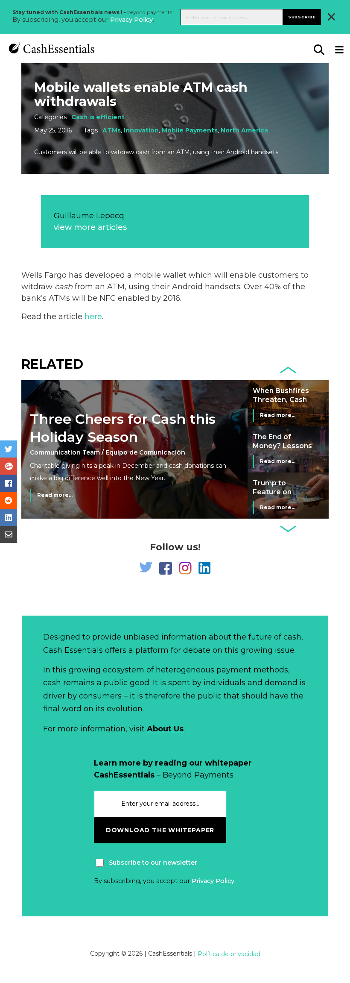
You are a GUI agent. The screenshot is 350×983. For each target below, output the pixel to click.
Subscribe (302, 17)
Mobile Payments (190, 130)
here (93, 316)
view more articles (90, 227)
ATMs (111, 130)
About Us (165, 729)
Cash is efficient (98, 117)
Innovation (141, 130)
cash (64, 286)
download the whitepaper (160, 830)
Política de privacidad (229, 954)
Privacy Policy (131, 19)
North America (244, 130)
